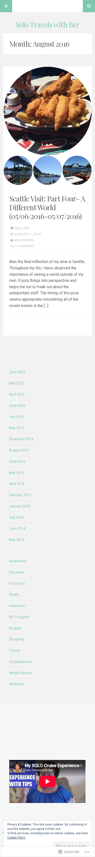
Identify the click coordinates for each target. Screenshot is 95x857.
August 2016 (19, 450)
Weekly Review (20, 673)
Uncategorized (20, 662)
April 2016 (17, 484)
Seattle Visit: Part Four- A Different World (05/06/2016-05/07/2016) (47, 207)
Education (16, 572)
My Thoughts (19, 617)
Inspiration (17, 606)
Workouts (16, 684)
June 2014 (17, 528)
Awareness (18, 561)
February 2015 (20, 495)
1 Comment (25, 246)
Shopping (16, 639)
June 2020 (17, 405)
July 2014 (16, 517)
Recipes (15, 628)
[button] (47, 111)
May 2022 (16, 383)
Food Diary (17, 583)
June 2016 (17, 461)
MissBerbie (24, 240)
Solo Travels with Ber (47, 24)
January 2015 (19, 506)
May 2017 (16, 428)
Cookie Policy (16, 837)
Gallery (22, 228)
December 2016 (21, 439)
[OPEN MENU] (6, 6)
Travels (14, 650)
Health (14, 594)
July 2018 (16, 417)
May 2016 (16, 473)
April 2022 (17, 394)
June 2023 (17, 372)
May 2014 (16, 540)
